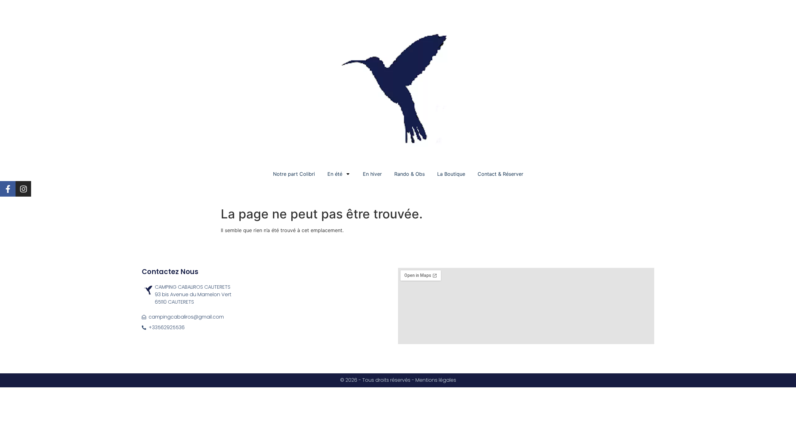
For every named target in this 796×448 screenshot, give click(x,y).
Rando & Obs (409, 174)
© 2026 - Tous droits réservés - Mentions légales (398, 380)
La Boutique (451, 174)
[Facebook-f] (8, 189)
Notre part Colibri (294, 174)
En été (334, 174)
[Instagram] (23, 189)
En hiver (372, 174)
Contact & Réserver (500, 174)
